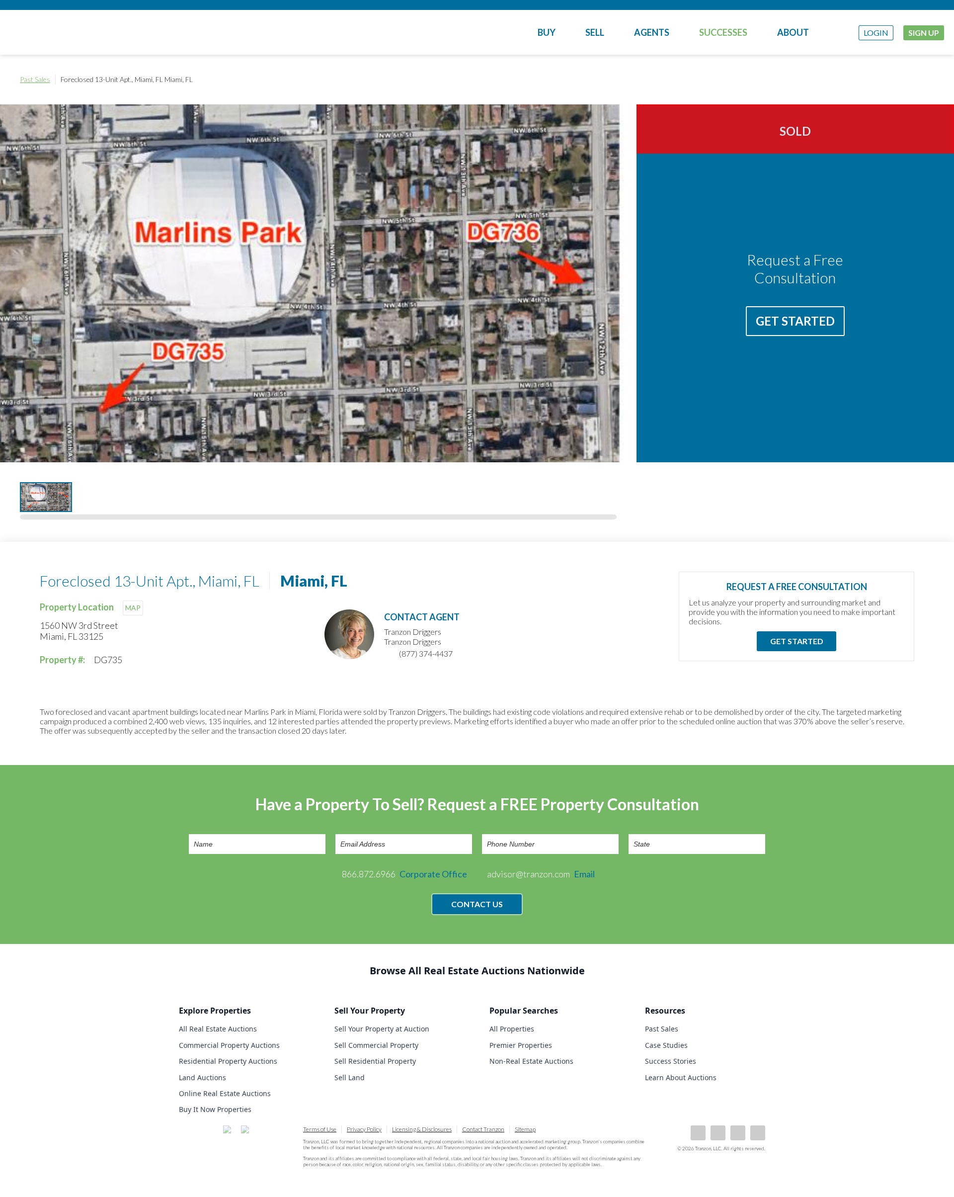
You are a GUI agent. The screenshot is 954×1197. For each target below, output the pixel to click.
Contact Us (477, 904)
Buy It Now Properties (215, 1109)
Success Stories (670, 1061)
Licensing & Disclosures (422, 1129)
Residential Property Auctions (228, 1061)
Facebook (698, 1132)
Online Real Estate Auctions (225, 1093)
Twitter (737, 1132)
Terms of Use (319, 1129)
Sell (594, 32)
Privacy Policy (364, 1129)
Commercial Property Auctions (229, 1045)
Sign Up (923, 32)
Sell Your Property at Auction (381, 1028)
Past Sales (35, 79)
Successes (723, 32)
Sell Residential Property (375, 1061)
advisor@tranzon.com (541, 873)
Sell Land (349, 1077)
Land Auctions (202, 1077)
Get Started (795, 321)
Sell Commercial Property (376, 1045)
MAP (133, 607)
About (793, 32)
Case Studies (666, 1045)
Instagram (757, 1132)
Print (924, 79)
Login (876, 32)
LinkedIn (718, 1132)
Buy (547, 32)
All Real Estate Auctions (218, 1028)
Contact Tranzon (483, 1129)
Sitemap (525, 1129)
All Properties (511, 1028)
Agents (651, 32)
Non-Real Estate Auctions (531, 1061)
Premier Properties (520, 1045)
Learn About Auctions (680, 1077)
